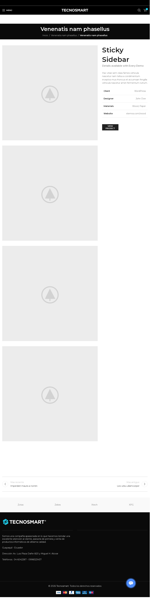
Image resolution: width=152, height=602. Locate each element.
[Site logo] (75, 10)
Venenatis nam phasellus (64, 35)
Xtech (94, 504)
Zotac (21, 504)
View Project (110, 127)
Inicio (45, 35)
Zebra (58, 504)
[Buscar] (139, 10)
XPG (131, 504)
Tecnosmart (62, 586)
